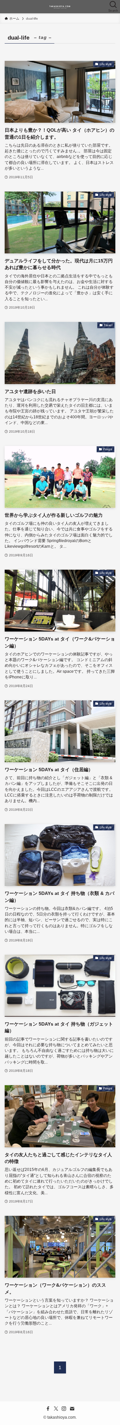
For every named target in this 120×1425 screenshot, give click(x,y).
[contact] (72, 1409)
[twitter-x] (56, 1409)
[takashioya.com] (60, 6)
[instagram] (64, 1409)
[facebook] (48, 1409)
